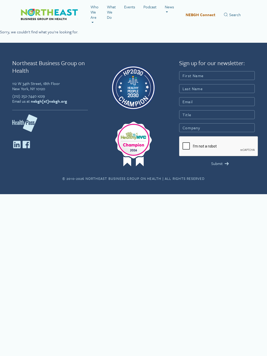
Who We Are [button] (94, 12)
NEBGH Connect (200, 14)
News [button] (169, 7)
